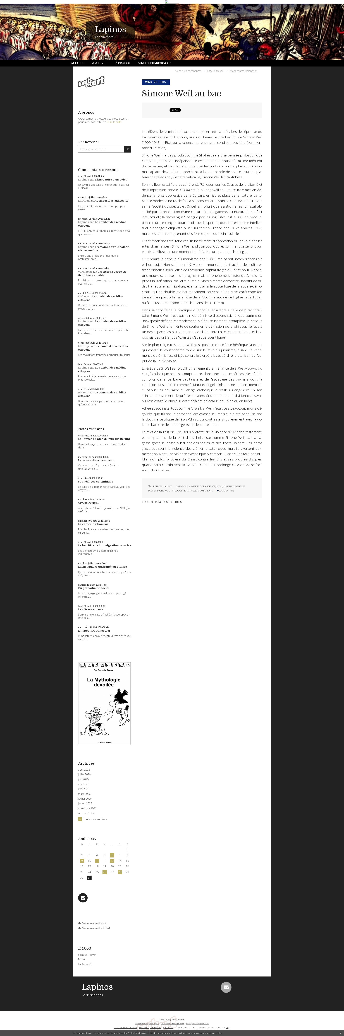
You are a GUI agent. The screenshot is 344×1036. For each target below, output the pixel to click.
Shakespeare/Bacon (155, 63)
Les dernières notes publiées (172, 1023)
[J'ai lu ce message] (340, 1033)
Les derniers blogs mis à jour (147, 1023)
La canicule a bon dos (93, 524)
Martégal (84, 200)
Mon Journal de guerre (230, 486)
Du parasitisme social (93, 588)
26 (104, 872)
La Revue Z (84, 964)
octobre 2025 (86, 813)
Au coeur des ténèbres (188, 71)
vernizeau (85, 271)
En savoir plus (215, 1033)
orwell (191, 490)
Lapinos (110, 29)
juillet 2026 (84, 774)
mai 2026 (83, 784)
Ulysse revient (88, 502)
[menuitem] (79, 63)
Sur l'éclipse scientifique (95, 481)
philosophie (178, 490)
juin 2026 (83, 779)
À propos (122, 63)
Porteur (83, 392)
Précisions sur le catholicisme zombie (102, 273)
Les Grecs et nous (90, 609)
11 (97, 860)
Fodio (82, 296)
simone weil (162, 490)
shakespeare (205, 490)
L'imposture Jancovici (111, 179)
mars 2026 (84, 793)
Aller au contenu (12, 7)
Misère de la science (203, 486)
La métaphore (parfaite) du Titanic (102, 566)
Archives (99, 63)
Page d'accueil (215, 71)
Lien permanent (162, 486)
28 (119, 872)
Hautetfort (179, 1019)
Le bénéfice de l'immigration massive (104, 545)
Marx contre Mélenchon (243, 71)
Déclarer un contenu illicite (125, 1027)
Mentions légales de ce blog (150, 1027)
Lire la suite (114, 122)
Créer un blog (165, 1019)
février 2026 (85, 798)
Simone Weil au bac (181, 93)
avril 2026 (83, 789)
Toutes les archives (95, 819)
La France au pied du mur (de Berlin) (104, 439)
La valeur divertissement (96, 460)
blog (227, 1027)
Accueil (77, 63)
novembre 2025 (87, 808)
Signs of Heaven (87, 954)
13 (112, 860)
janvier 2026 (85, 803)
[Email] (83, 898)
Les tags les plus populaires (197, 1023)
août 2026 (84, 769)
